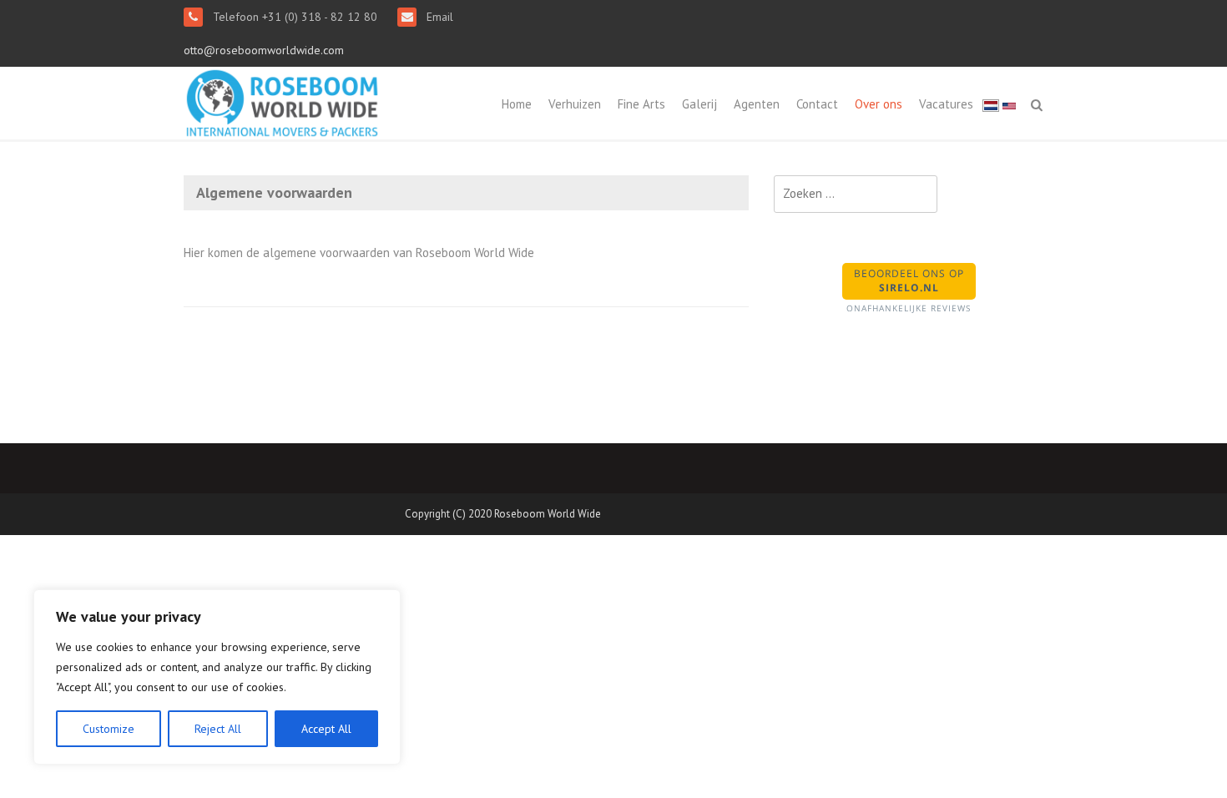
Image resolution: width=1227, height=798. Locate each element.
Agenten (757, 104)
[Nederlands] (991, 105)
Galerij (699, 104)
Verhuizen (574, 104)
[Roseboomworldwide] (282, 101)
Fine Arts (641, 104)
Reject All (217, 728)
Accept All (326, 728)
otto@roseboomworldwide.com (264, 50)
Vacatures (946, 104)
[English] (1009, 104)
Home (517, 104)
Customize (108, 728)
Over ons (878, 104)
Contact (817, 104)
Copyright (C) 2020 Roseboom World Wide (503, 514)
